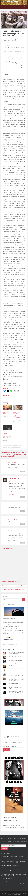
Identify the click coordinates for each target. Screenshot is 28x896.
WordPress (17, 894)
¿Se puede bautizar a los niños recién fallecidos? (15, 657)
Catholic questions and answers (10, 820)
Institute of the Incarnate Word (10, 823)
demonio (5, 447)
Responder (22, 471)
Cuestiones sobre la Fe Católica (9, 40)
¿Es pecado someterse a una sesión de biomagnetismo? (17, 653)
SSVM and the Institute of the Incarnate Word (13, 825)
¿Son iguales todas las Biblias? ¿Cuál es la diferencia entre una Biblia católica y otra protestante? (16, 662)
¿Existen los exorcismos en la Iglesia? (6, 412)
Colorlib (24, 893)
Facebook (6, 729)
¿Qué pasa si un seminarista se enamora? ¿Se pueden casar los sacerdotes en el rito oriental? (16, 693)
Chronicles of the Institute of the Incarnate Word (13, 827)
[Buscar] (23, 599)
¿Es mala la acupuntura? (14, 683)
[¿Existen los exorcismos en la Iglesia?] (7, 407)
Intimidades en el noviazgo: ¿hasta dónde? (16, 670)
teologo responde (15, 447)
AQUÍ (18, 626)
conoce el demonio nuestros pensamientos (11, 445)
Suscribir (6, 749)
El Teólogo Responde (6, 893)
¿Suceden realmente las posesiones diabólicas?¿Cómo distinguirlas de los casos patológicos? (7, 433)
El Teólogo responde (16, 39)
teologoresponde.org (20, 617)
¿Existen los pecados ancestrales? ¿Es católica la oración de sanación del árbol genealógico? (16, 679)
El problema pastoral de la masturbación (14, 666)
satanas (9, 447)
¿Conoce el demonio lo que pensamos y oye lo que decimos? (16, 674)
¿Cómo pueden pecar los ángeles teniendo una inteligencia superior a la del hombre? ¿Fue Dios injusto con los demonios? (17, 415)
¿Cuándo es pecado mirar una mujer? (15, 688)
